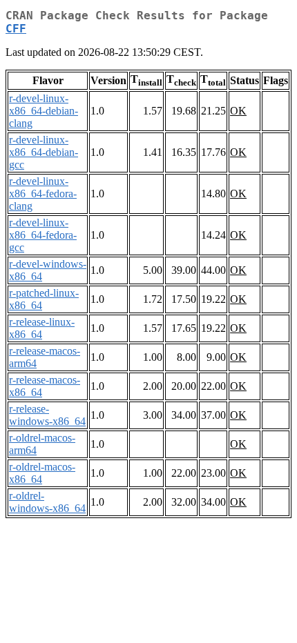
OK (238, 111)
